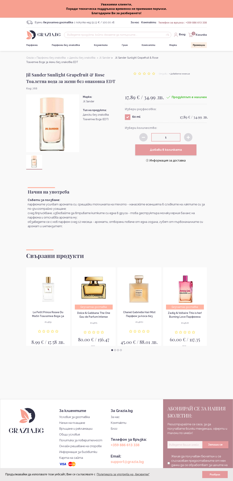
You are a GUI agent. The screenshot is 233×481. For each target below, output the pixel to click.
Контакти (148, 22)
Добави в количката (166, 149)
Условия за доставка (74, 417)
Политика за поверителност (80, 440)
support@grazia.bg (127, 462)
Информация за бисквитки (78, 452)
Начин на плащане (72, 423)
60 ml (136, 117)
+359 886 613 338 (196, 22)
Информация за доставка (167, 160)
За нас (135, 22)
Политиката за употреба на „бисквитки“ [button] (123, 474)
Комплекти (148, 45)
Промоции (199, 45)
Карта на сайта (71, 458)
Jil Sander (88, 101)
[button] (112, 350)
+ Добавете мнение (179, 73)
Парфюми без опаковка (66, 45)
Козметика (101, 45)
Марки (173, 45)
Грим (125, 45)
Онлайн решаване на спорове (80, 446)
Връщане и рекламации (75, 428)
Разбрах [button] (215, 474)
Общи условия (69, 434)
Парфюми (32, 45)
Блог (114, 428)
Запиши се (215, 444)
